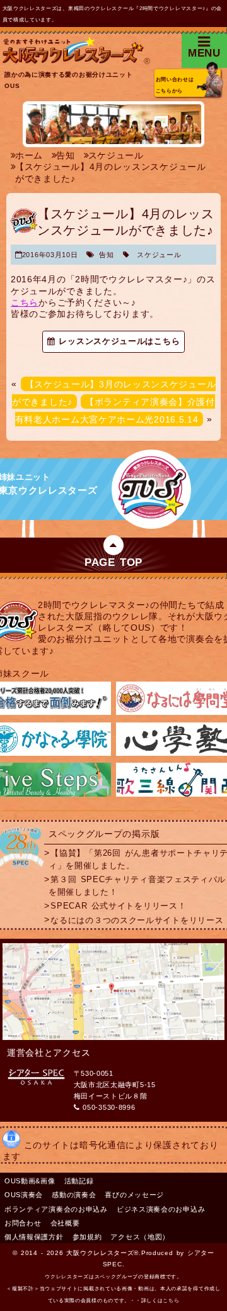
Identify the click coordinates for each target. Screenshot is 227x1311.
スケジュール (159, 254)
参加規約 (87, 1237)
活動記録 (79, 1181)
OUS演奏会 (23, 1194)
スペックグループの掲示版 (104, 834)
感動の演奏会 (74, 1194)
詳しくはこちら (160, 1300)
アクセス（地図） (140, 1237)
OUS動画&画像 (29, 1181)
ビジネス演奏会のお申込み (161, 1209)
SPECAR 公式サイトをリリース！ (118, 906)
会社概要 (65, 1223)
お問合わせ (23, 1223)
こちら (24, 302)
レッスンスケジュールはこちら (117, 341)
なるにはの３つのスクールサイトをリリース (136, 919)
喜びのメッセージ (134, 1194)
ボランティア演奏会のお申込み (56, 1209)
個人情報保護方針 (34, 1237)
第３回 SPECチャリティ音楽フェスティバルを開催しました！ (137, 885)
